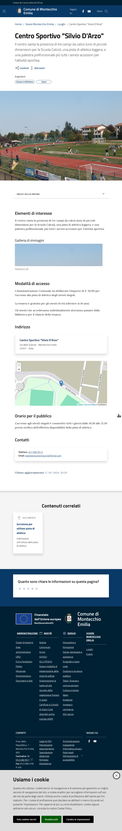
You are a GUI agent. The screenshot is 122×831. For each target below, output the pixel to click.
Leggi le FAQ (45, 741)
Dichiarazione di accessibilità (70, 758)
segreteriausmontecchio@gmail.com (43, 455)
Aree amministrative (23, 649)
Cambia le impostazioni (78, 819)
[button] (106, 11)
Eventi (89, 654)
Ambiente (67, 700)
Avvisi (42, 652)
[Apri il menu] (4, 11)
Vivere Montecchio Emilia (39, 24)
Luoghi (61, 24)
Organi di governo (24, 642)
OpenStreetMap (90, 404)
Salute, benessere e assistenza (72, 654)
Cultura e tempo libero (71, 692)
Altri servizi (68, 714)
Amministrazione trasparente (71, 743)
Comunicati (44, 647)
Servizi (71, 633)
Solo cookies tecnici (26, 819)
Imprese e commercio (68, 707)
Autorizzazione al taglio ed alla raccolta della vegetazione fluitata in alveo (49, 690)
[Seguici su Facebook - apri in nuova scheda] (82, 11)
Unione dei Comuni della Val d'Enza (28, 2)
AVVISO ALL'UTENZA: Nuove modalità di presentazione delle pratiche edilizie (49, 666)
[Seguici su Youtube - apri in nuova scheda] (88, 11)
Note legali (68, 752)
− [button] (19, 369)
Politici (19, 666)
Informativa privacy (72, 748)
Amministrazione (27, 633)
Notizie (42, 642)
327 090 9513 (35, 452)
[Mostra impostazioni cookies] (119, 415)
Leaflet (80, 404)
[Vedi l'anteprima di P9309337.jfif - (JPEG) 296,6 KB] (59, 255)
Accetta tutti (51, 819)
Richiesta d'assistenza (45, 761)
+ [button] (19, 365)
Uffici (18, 657)
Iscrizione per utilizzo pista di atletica (26, 528)
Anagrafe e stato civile (71, 664)
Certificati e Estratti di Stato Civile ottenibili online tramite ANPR (48, 712)
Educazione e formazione (69, 645)
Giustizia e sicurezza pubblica (72, 673)
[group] (61, 257)
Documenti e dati (24, 680)
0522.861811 (23, 760)
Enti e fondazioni (24, 661)
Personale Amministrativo (23, 673)
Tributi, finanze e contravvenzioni (71, 683)
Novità (48, 633)
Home (18, 24)
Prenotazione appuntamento (46, 746)
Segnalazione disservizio (46, 754)
